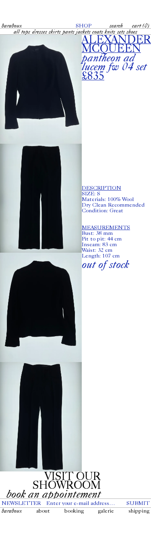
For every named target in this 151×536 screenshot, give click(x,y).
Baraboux (12, 25)
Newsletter (21, 503)
